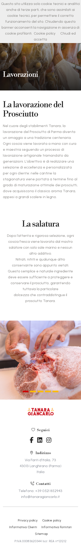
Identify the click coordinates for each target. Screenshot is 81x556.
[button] (26, 391)
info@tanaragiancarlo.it (40, 497)
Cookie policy (45, 33)
